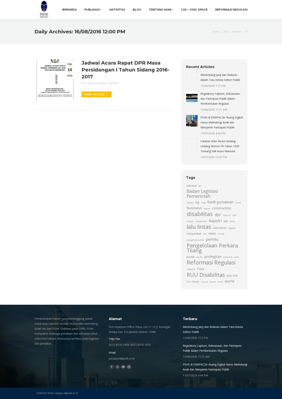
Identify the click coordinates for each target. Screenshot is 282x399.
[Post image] (192, 78)
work (220, 281)
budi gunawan (220, 201)
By (113, 83)
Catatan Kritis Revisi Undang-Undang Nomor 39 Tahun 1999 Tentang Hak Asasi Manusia (219, 146)
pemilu (212, 239)
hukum (190, 221)
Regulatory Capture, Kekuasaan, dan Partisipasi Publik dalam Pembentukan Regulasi (220, 98)
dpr (218, 214)
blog (203, 202)
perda (199, 257)
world (229, 281)
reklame (191, 269)
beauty (190, 202)
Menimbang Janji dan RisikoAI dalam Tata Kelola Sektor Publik (220, 77)
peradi (190, 257)
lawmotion (219, 228)
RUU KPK (232, 275)
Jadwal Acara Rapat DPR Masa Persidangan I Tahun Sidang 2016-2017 (125, 70)
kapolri (215, 220)
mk (204, 233)
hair (235, 215)
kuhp (232, 221)
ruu (200, 268)
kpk (226, 221)
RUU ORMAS (193, 281)
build (238, 202)
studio (213, 281)
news (212, 233)
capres (207, 208)
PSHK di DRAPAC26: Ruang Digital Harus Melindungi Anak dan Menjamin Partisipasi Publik (221, 122)
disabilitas (200, 213)
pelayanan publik (195, 240)
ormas (221, 233)
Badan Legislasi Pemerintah (202, 194)
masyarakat (194, 233)
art (200, 186)
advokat (192, 185)
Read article (94, 94)
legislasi (232, 228)
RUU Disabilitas (206, 274)
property (228, 257)
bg (197, 202)
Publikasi (101, 83)
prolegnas (213, 256)
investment (201, 221)
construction (221, 208)
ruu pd (204, 281)
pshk (236, 257)
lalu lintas (199, 226)
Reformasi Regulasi (211, 262)
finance (227, 215)
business (194, 207)
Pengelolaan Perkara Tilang (212, 248)
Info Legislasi (89, 83)
